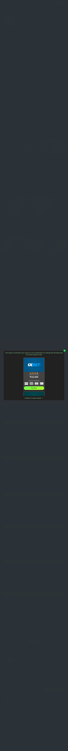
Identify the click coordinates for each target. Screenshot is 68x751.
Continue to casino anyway (33, 398)
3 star (34, 373)
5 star (37, 373)
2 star (32, 373)
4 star (36, 373)
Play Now (34, 388)
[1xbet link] (34, 365)
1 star (30, 373)
